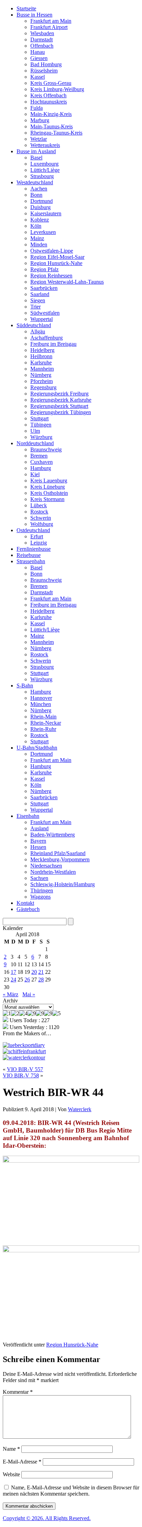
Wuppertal (41, 319)
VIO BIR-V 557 (25, 1069)
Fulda (36, 108)
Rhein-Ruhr (43, 729)
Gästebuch (28, 909)
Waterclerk (79, 1109)
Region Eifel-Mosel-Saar (57, 257)
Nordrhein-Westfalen (53, 872)
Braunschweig (46, 449)
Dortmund (41, 201)
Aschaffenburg (46, 338)
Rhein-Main (43, 717)
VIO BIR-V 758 (21, 1075)
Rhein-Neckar (45, 723)
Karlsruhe (41, 362)
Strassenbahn (31, 561)
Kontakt (25, 903)
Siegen (37, 300)
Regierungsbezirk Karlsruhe (60, 400)
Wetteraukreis (45, 145)
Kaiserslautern (45, 213)
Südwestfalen (45, 313)
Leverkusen (43, 232)
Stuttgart (39, 418)
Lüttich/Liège (45, 170)
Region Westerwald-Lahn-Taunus (67, 282)
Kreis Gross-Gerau (50, 83)
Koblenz (39, 220)
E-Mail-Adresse (22, 1462)
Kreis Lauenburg (48, 480)
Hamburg (40, 468)
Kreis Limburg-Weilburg (57, 89)
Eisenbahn (28, 816)
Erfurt (36, 536)
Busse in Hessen (34, 15)
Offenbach (41, 46)
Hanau (37, 52)
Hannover (41, 698)
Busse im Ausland (36, 151)
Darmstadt (41, 39)
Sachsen (39, 878)
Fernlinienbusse (34, 549)
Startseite (26, 8)
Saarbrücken (44, 288)
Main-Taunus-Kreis (51, 126)
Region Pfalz (44, 269)
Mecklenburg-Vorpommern (60, 859)
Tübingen (40, 425)
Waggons (40, 897)
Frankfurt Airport (49, 27)
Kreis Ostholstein (49, 493)
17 (13, 972)
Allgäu (37, 331)
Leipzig (38, 543)
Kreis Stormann (47, 499)
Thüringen (41, 890)
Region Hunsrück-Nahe (56, 263)
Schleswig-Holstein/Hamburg (62, 884)
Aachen (38, 189)
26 (27, 979)
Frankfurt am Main (50, 21)
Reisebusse (29, 555)
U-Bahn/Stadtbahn (37, 748)
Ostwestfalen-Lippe (51, 251)
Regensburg (43, 387)
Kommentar (18, 1392)
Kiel (35, 474)
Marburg (39, 120)
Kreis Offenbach (48, 95)
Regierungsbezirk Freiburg (59, 394)
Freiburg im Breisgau (53, 344)
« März (10, 994)
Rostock (39, 512)
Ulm (35, 431)
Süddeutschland (34, 325)
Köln (35, 226)
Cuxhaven (41, 462)
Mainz (37, 238)
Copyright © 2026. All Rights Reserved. (47, 1518)
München (40, 704)
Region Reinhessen (51, 275)
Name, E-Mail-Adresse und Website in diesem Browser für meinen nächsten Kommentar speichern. (71, 1491)
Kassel (37, 77)
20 (34, 972)
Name (11, 1449)
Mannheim (42, 369)
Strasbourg (42, 176)
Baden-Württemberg (52, 835)
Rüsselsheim (44, 71)
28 (41, 979)
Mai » (28, 994)
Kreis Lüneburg (47, 487)
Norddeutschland (35, 443)
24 (13, 979)
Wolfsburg (41, 524)
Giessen (39, 58)
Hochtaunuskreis (48, 102)
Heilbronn (41, 356)
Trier (35, 307)
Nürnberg (40, 375)
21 (41, 972)
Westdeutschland (35, 182)
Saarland (39, 294)
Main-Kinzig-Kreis (51, 114)
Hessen (38, 847)
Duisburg (40, 207)
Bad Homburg (46, 64)
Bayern (38, 841)
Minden (38, 244)
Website (11, 1474)
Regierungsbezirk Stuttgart (59, 406)
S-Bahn (25, 685)
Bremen (39, 456)
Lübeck (38, 505)
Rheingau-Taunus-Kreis (56, 133)
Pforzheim (41, 381)
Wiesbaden (42, 33)
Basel (36, 157)
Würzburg (41, 437)
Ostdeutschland (33, 530)
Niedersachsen (46, 866)
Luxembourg (44, 164)
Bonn (36, 195)
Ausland (39, 828)
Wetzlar (38, 139)
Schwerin (40, 518)
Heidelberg (42, 350)
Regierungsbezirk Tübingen (60, 412)
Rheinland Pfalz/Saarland (57, 853)
